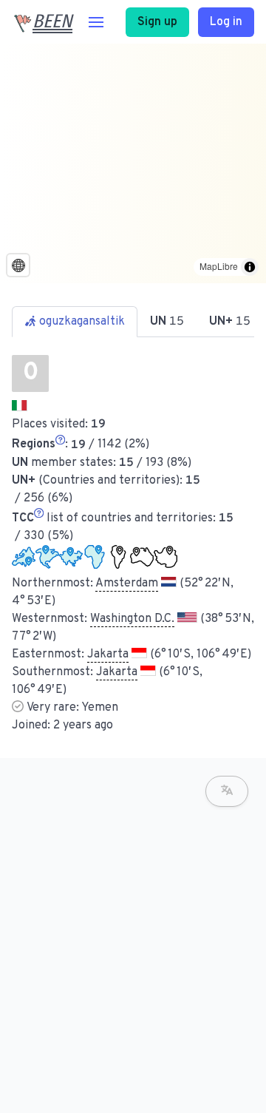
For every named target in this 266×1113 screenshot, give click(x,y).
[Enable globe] (18, 265)
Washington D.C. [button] (132, 619)
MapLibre (219, 266)
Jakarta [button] (108, 654)
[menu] (96, 22)
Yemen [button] (99, 707)
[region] (133, 163)
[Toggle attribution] (250, 267)
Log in (226, 22)
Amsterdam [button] (126, 583)
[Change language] (226, 791)
